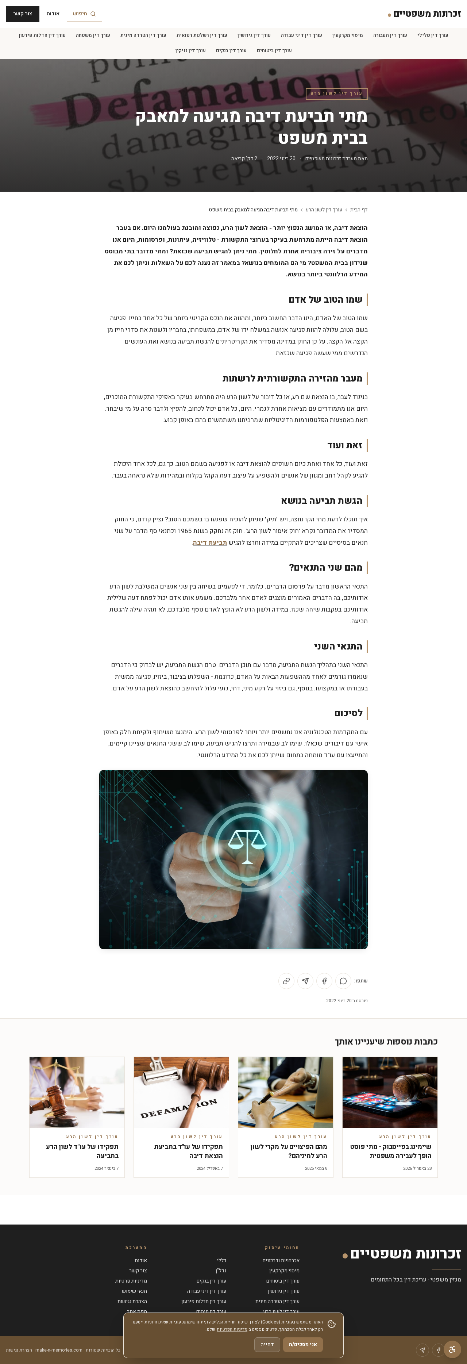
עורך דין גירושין (254, 35)
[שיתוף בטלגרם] (305, 981)
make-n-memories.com (58, 1350)
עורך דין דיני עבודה (301, 35)
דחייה (267, 1344)
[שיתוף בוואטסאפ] (343, 981)
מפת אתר (137, 1311)
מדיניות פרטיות (131, 1281)
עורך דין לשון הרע (337, 94)
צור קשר (22, 14)
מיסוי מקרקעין (347, 35)
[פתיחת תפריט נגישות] (452, 1349)
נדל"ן (221, 1271)
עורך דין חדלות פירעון (42, 35)
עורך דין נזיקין (190, 50)
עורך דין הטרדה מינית (143, 35)
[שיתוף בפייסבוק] (324, 981)
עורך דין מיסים (211, 1311)
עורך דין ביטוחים (274, 50)
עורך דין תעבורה (390, 35)
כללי (221, 1260)
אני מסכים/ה (303, 1344)
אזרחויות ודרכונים (281, 1260)
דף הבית (359, 210)
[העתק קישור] (286, 981)
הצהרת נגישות (132, 1301)
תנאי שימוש (134, 1291)
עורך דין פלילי (432, 35)
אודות (53, 14)
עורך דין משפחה (93, 35)
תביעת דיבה (210, 542)
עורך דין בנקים (231, 50)
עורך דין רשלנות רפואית (202, 35)
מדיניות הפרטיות (232, 1329)
